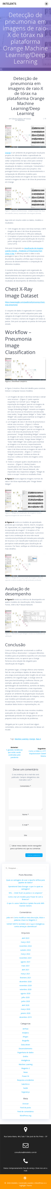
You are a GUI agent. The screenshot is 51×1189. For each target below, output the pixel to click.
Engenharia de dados (25, 1052)
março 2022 (25, 954)
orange (32, 739)
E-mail (25, 825)
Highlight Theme (25, 1185)
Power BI (25, 1076)
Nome (25, 814)
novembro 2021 (25, 958)
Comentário (25, 786)
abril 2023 (25, 938)
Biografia (25, 1040)
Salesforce (25, 1084)
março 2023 (25, 942)
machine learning (21, 739)
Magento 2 (25, 1068)
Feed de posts (25, 1107)
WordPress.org (25, 1115)
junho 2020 (25, 1001)
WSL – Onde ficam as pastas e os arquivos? (25, 893)
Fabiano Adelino (17, 119)
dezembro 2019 (25, 1017)
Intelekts (9, 3)
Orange (8, 153)
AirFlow (25, 1029)
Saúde (25, 1088)
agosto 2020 (25, 993)
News (25, 1072)
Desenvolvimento (25, 1048)
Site (25, 835)
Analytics (25, 1033)
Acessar (26, 1103)
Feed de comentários (25, 1111)
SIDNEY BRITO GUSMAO (16, 924)
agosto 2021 (25, 962)
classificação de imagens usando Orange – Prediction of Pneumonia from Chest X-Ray (24, 251)
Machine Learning (25, 1064)
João (8, 917)
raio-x (38, 739)
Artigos (28, 119)
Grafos (25, 1056)
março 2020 (25, 1009)
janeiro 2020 (25, 1013)
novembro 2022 (25, 946)
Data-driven (25, 1044)
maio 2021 (25, 966)
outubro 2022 (25, 950)
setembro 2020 (25, 989)
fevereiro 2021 (25, 977)
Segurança (25, 1092)
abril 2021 (25, 970)
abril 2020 (25, 1005)
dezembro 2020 (25, 981)
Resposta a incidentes (25, 1080)
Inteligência (25, 1060)
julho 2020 (25, 997)
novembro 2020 (25, 985)
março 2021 (25, 974)
